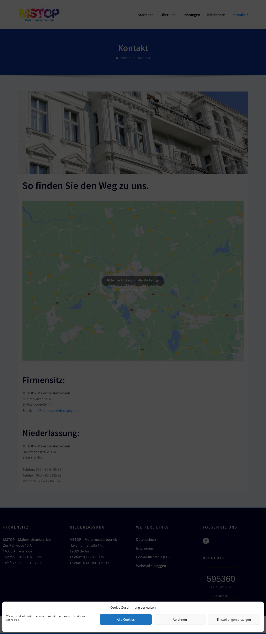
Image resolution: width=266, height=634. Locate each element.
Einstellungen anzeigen (234, 619)
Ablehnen (180, 619)
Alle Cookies (126, 619)
